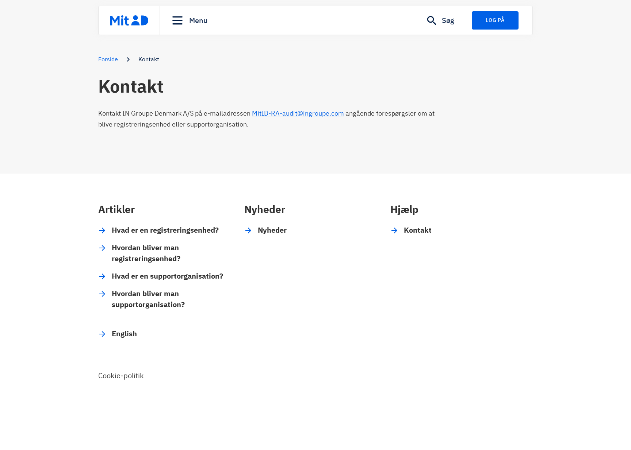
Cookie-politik (121, 375)
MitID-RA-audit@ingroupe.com (298, 113)
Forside (108, 59)
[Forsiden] (129, 20)
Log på (495, 20)
